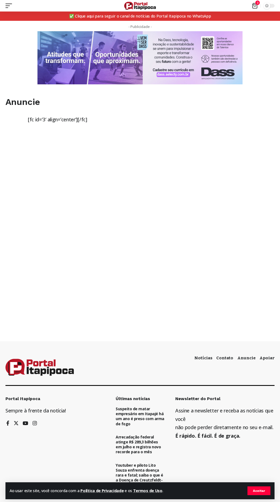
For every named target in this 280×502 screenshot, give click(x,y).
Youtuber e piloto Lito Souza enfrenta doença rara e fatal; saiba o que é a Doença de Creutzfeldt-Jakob (139, 475)
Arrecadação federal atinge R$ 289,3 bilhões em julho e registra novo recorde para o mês (138, 444)
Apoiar (267, 357)
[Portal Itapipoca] (140, 6)
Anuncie (246, 357)
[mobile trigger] (10, 6)
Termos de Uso (147, 490)
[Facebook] (7, 423)
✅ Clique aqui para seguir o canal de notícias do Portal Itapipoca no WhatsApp (140, 16)
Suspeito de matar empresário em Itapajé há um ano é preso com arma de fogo (140, 416)
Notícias (203, 357)
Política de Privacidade (102, 490)
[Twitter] (16, 423)
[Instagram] (35, 423)
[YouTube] (25, 423)
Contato (224, 357)
